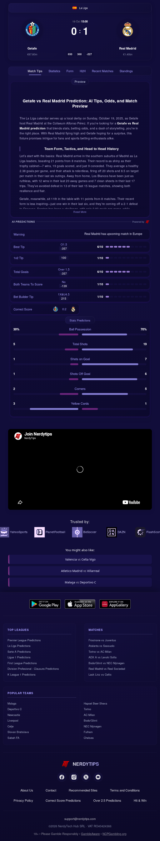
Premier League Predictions (24, 640)
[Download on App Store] (80, 604)
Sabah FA (13, 738)
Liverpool (13, 720)
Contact (51, 790)
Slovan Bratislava (18, 732)
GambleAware (90, 834)
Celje (11, 726)
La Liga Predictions (19, 646)
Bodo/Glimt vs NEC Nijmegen (106, 663)
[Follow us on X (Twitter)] (86, 777)
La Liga (83, 8)
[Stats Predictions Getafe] (32, 29)
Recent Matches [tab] (102, 71)
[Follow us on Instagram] (74, 777)
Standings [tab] (126, 71)
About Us (26, 790)
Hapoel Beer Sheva (95, 703)
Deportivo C (15, 709)
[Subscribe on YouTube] (98, 777)
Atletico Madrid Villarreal (80, 571)
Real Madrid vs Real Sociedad (107, 669)
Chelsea (89, 738)
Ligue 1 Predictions (19, 657)
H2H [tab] (83, 71)
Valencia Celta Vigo (80, 559)
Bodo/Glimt (90, 720)
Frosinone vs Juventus (102, 640)
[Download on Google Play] (45, 604)
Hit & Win (140, 800)
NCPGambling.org (114, 834)
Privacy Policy (23, 800)
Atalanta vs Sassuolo (101, 646)
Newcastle (14, 715)
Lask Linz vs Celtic (100, 674)
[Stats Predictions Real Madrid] (127, 29)
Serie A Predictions (19, 652)
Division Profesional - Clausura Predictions (33, 669)
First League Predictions (22, 663)
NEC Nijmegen (92, 726)
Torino (87, 709)
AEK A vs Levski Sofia (102, 657)
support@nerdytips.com (80, 819)
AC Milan (89, 715)
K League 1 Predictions (22, 674)
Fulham (88, 732)
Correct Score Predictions (63, 800)
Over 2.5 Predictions (107, 800)
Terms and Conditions (125, 790)
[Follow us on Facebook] (61, 777)
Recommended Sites (83, 790)
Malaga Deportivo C (80, 582)
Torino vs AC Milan (100, 652)
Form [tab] (70, 71)
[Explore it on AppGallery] (115, 604)
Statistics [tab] (54, 71)
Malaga (12, 703)
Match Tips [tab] (35, 71)
